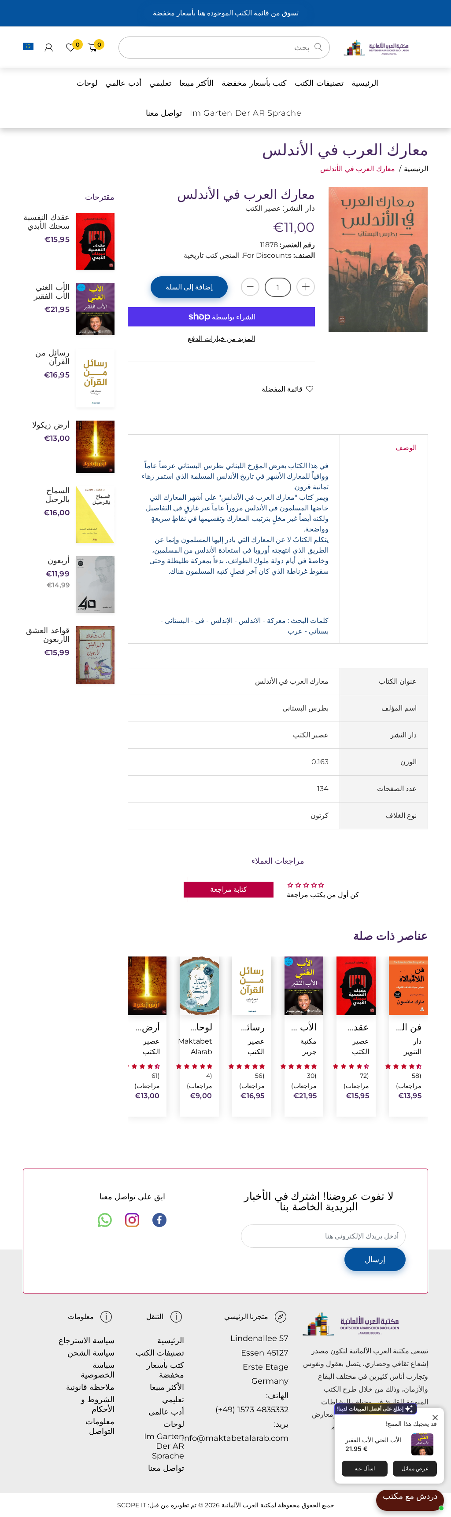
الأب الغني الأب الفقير (373, 1440)
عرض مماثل (415, 1468)
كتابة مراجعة (228, 889)
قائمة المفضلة (282, 389)
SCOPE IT (131, 1505)
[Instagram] (132, 1220)
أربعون (59, 560)
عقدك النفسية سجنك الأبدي (356, 1027)
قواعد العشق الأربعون (48, 635)
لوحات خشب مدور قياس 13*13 (199, 1027)
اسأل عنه (365, 1468)
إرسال (375, 1259)
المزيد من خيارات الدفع (221, 338)
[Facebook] (159, 1220)
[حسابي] (48, 47)
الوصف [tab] (406, 447)
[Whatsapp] (105, 1220)
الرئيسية (416, 169)
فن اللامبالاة (408, 1027)
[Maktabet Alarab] (385, 47)
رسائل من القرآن (252, 1027)
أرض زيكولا (147, 1027)
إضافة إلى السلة (189, 287)
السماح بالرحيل (57, 495)
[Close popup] (436, 1416)
